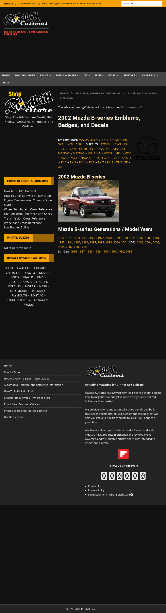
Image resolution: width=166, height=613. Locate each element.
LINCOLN (42, 282)
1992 (121, 251)
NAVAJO (86, 158)
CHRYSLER (13, 273)
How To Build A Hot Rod (18, 391)
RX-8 (110, 162)
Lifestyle (129, 75)
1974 (77, 238)
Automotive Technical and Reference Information (33, 385)
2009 (85, 247)
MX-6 (74, 158)
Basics (44, 75)
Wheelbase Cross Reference (23, 223)
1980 (124, 238)
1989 (97, 251)
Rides (111, 75)
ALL (60, 167)
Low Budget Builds (16, 227)
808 (125, 140)
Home (6, 75)
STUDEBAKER (16, 300)
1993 (129, 251)
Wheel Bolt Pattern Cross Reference (28, 209)
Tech (98, 75)
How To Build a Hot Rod (20, 191)
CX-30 (83, 149)
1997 (93, 242)
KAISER (27, 282)
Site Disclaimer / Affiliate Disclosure (109, 494)
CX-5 (127, 144)
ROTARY (125, 158)
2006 (61, 247)
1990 (105, 251)
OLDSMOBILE (19, 291)
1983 (148, 238)
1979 (116, 238)
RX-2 (64, 162)
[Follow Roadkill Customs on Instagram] (112, 478)
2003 (140, 242)
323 (92, 140)
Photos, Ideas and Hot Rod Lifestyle (25, 411)
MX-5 (64, 158)
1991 (113, 251)
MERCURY (14, 286)
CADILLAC (23, 268)
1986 (73, 251)
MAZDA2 (104, 149)
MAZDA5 (64, 153)
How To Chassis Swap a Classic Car (27, 196)
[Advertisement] (111, 39)
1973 (69, 238)
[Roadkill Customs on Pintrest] (119, 478)
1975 (85, 238)
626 (117, 140)
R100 (114, 158)
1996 (85, 242)
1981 (132, 238)
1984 (156, 238)
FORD (15, 277)
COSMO (106, 144)
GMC (40, 277)
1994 (69, 242)
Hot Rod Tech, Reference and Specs (28, 214)
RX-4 (82, 162)
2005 (156, 242)
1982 (140, 238)
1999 (108, 242)
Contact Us (94, 486)
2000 (116, 242)
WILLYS (29, 304)
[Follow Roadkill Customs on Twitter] (135, 478)
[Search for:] (141, 3)
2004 (148, 242)
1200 (69, 144)
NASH (43, 286)
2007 (69, 247)
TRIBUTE (122, 162)
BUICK (9, 268)
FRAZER (28, 277)
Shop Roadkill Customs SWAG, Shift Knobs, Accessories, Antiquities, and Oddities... (29, 121)
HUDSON (12, 282)
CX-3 (118, 144)
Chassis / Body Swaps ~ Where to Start (27, 398)
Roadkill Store (24, 75)
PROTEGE (101, 158)
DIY (85, 75)
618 (108, 140)
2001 (124, 242)
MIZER (108, 153)
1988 (89, 251)
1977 (101, 238)
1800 (79, 144)
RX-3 (73, 162)
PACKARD (38, 291)
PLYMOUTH (19, 295)
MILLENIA (94, 153)
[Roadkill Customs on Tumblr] (127, 478)
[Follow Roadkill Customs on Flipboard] (123, 457)
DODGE (44, 273)
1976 (93, 238)
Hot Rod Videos (13, 417)
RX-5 (91, 162)
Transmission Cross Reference (24, 218)
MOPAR (30, 286)
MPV (118, 153)
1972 (61, 238)
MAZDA (84, 140)
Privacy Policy (96, 490)
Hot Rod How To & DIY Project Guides (26, 378)
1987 (81, 251)
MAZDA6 (78, 153)
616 (100, 140)
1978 (108, 238)
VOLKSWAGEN (38, 300)
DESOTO (29, 273)
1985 (61, 242)
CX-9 (73, 149)
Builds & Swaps (66, 75)
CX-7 (64, 149)
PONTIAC (37, 295)
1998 (101, 242)
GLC (92, 149)
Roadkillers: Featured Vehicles (22, 404)
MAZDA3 (119, 149)
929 (60, 144)
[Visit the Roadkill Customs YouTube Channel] (143, 478)
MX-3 (128, 153)
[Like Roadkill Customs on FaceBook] (104, 478)
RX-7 (101, 162)
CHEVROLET (42, 268)
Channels (148, 75)
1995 (77, 242)
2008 (77, 247)
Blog (5, 82)
